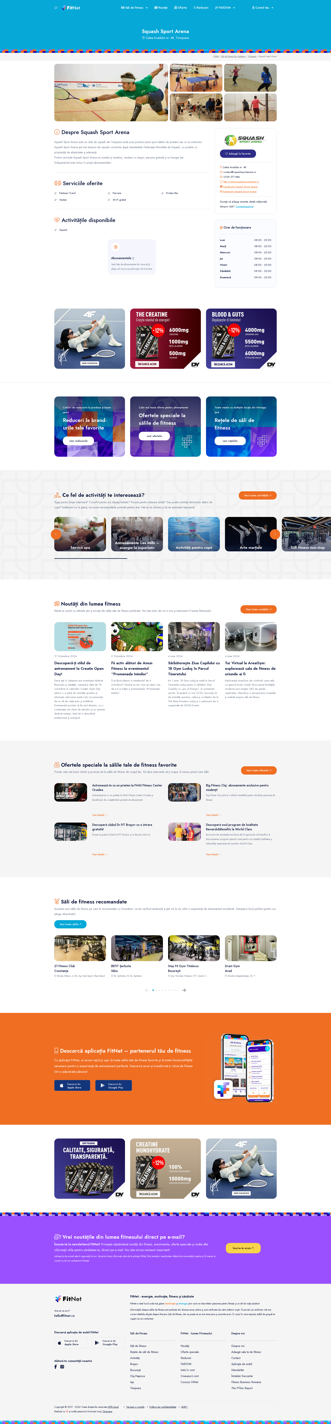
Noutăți (162, 8)
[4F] (89, 339)
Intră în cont (188, 1370)
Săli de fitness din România (233, 56)
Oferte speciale (190, 1352)
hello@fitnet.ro (64, 1316)
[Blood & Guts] (241, 339)
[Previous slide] (56, 534)
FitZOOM (186, 1364)
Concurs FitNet (189, 1382)
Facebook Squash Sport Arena (240, 187)
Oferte (182, 8)
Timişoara (107, 1411)
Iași (132, 1382)
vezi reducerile (78, 441)
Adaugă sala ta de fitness (246, 1352)
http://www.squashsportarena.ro (241, 182)
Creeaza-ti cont (190, 1376)
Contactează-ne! (245, 206)
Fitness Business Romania (246, 1382)
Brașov (134, 1364)
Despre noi (237, 1346)
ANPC (184, 1407)
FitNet (216, 56)
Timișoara (252, 56)
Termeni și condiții (135, 1407)
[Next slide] (275, 534)
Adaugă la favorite (239, 154)
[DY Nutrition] (89, 1169)
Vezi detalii (99, 815)
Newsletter (237, 1370)
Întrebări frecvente (242, 1376)
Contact (235, 1358)
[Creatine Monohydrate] (165, 1169)
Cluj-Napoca (137, 1376)
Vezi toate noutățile (257, 609)
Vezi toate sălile (69, 924)
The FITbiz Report (242, 1388)
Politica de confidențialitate (162, 1407)
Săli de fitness (138, 1346)
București (135, 1370)
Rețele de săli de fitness (144, 1352)
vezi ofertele (154, 436)
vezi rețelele (230, 441)
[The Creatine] (165, 339)
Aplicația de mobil (241, 1364)
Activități (135, 1358)
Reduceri (202, 8)
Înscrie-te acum (242, 1248)
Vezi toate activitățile (256, 495)
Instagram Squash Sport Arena (240, 191)
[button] (153, 990)
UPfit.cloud (113, 1407)
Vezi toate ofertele (257, 770)
